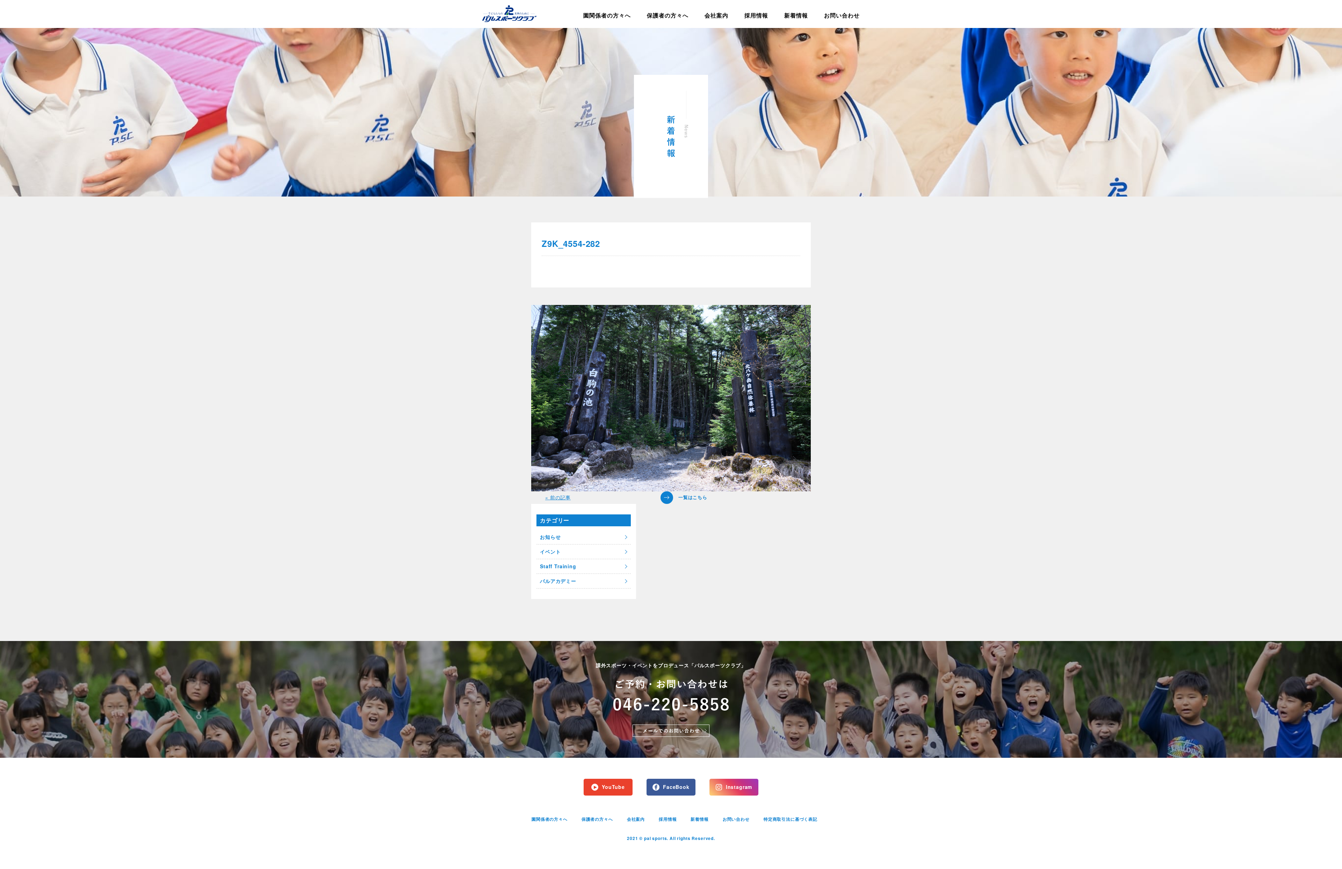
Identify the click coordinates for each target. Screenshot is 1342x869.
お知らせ (550, 536)
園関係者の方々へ (607, 15)
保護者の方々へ (667, 15)
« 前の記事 (558, 497)
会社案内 (716, 15)
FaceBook (676, 786)
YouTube (613, 786)
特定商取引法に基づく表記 (790, 819)
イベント (550, 551)
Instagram (739, 786)
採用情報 (756, 15)
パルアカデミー (558, 580)
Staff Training (558, 566)
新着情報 (796, 15)
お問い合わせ (842, 15)
